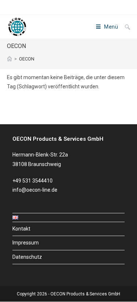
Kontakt (21, 229)
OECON (26, 59)
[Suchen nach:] (124, 27)
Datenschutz (27, 257)
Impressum (25, 243)
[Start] (9, 59)
